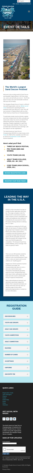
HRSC (14, 4)
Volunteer (5, 405)
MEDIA (17, 4)
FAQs (4, 403)
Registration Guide (15, 136)
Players (5, 396)
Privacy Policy (6, 469)
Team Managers (7, 394)
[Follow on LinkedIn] (11, 418)
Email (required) (6, 441)
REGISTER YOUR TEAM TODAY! (15, 181)
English (21, 1)
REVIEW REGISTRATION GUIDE (15, 173)
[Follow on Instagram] (7, 418)
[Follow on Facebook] (4, 418)
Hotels (5, 135)
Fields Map (6, 399)
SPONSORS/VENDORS (25, 4)
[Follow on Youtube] (14, 418)
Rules (4, 401)
